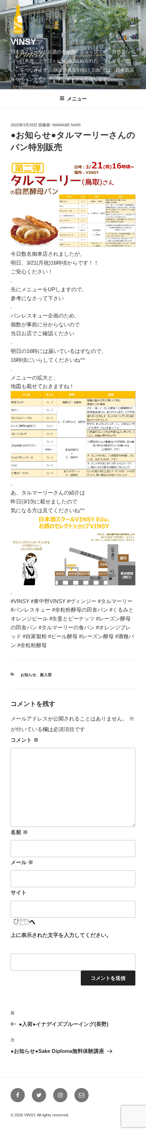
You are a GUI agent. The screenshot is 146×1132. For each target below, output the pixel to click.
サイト (19, 892)
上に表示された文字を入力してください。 (61, 935)
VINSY (23, 41)
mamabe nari (66, 125)
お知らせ (28, 675)
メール (22, 862)
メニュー (77, 98)
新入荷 (46, 675)
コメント (25, 740)
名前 (19, 832)
